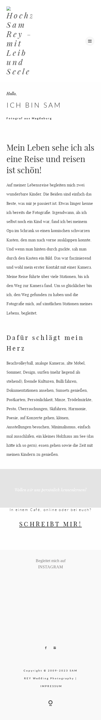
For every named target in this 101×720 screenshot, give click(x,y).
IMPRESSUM (51, 686)
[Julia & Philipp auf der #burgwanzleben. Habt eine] (57, 580)
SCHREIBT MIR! (50, 524)
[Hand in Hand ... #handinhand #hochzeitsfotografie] (48, 580)
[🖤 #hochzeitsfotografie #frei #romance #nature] (35, 580)
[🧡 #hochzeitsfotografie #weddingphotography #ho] (66, 580)
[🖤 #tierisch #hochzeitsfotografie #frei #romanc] (44, 580)
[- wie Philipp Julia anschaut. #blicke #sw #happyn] (53, 580)
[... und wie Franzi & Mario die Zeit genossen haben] (62, 580)
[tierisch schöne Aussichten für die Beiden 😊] (39, 580)
